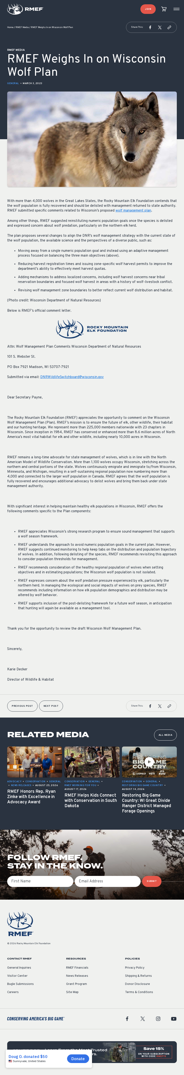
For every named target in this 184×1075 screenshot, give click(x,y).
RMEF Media (22, 27)
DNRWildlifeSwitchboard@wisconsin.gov (72, 377)
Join (148, 9)
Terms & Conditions (139, 992)
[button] (150, 27)
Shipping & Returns (138, 976)
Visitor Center (17, 976)
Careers (13, 992)
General (13, 83)
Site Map (72, 992)
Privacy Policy (134, 968)
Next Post (51, 706)
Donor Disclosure (137, 984)
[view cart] (164, 9)
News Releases (77, 976)
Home (10, 27)
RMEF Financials (77, 968)
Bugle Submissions (20, 984)
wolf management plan (133, 210)
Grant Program (76, 984)
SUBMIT (152, 881)
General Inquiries (19, 968)
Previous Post (22, 706)
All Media (165, 735)
